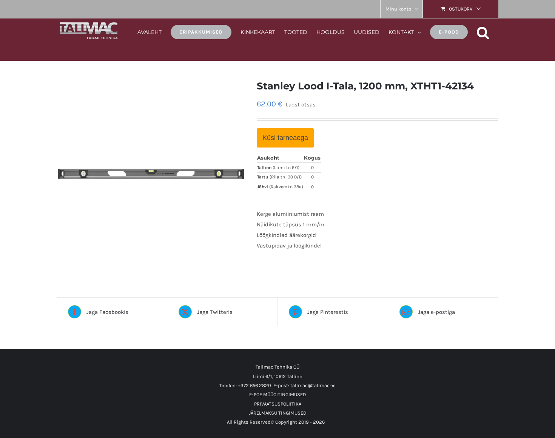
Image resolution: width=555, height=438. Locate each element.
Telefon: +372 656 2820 (245, 385)
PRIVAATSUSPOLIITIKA (277, 404)
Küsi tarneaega (285, 137)
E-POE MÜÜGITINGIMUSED (277, 394)
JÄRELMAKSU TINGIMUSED (278, 413)
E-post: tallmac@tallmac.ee (304, 385)
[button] (483, 31)
